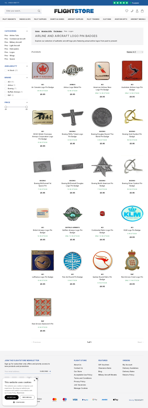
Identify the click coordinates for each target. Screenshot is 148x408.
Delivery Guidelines (130, 368)
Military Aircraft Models (107, 375)
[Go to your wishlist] (126, 10)
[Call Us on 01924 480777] (132, 10)
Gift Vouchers (103, 365)
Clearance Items (104, 368)
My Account (127, 365)
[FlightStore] (74, 11)
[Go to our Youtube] (36, 378)
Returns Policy (128, 375)
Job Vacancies (80, 385)
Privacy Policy (79, 381)
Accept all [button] (11, 397)
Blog (100, 371)
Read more (20, 393)
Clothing (107, 19)
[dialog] (19, 392)
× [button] (34, 380)
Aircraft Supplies (75, 19)
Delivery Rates (128, 371)
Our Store (78, 371)
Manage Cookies (81, 388)
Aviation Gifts (121, 19)
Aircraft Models (138, 19)
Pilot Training (93, 19)
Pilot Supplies (40, 19)
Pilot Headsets (9, 19)
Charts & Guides (57, 19)
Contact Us (78, 368)
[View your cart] (142, 10)
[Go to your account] (137, 10)
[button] (20, 402)
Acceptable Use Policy (83, 375)
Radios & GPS (25, 19)
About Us (77, 365)
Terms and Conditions (83, 378)
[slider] (6, 107)
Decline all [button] (27, 397)
